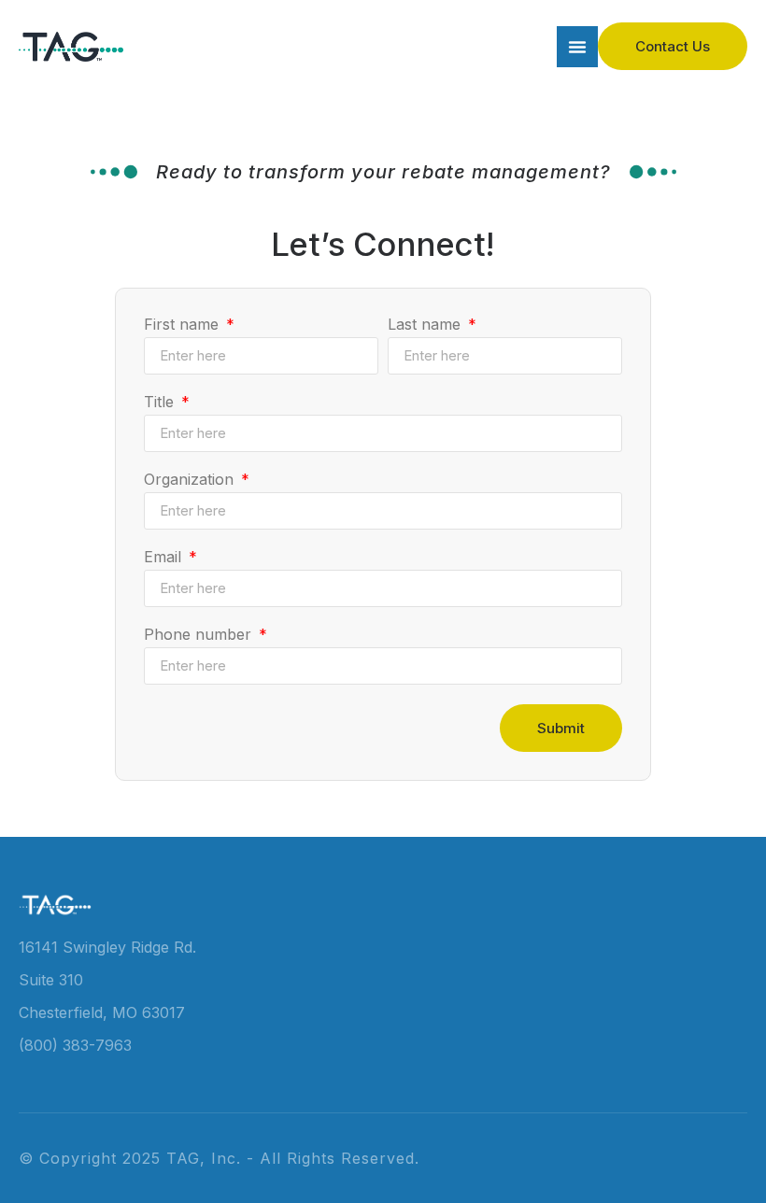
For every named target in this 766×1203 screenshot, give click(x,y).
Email (165, 557)
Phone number (200, 635)
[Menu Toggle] (577, 46)
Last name (426, 325)
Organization (191, 480)
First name (183, 325)
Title (161, 402)
